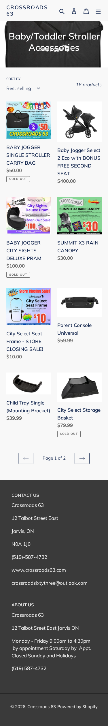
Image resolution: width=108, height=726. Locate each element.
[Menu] (98, 10)
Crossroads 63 (27, 10)
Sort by (13, 79)
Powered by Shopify (77, 706)
